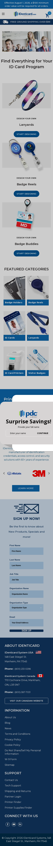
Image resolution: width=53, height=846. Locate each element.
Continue (42, 433)
